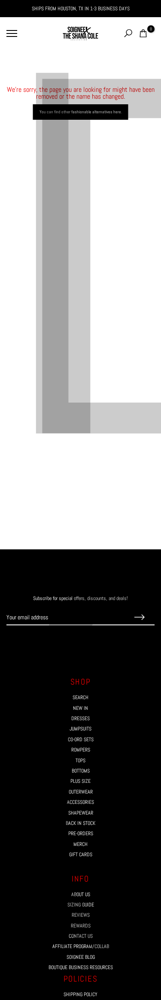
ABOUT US (80, 894)
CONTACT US (81, 936)
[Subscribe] (140, 617)
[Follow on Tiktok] (103, 641)
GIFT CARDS (80, 854)
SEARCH (80, 697)
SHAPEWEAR (80, 812)
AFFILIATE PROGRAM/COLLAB (80, 946)
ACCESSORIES (80, 802)
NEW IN (80, 708)
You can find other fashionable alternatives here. (80, 112)
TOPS (80, 760)
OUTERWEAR (81, 791)
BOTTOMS (81, 770)
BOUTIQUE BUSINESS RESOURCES (81, 967)
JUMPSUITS (80, 728)
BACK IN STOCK (80, 823)
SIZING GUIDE (80, 904)
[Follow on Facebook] (57, 641)
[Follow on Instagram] (73, 641)
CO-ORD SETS (81, 739)
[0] (143, 33)
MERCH (80, 844)
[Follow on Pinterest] (88, 641)
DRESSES (80, 718)
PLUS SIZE (80, 781)
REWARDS (81, 925)
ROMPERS (80, 749)
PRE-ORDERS (80, 833)
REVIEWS (81, 915)
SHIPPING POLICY (80, 994)
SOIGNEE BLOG (81, 957)
